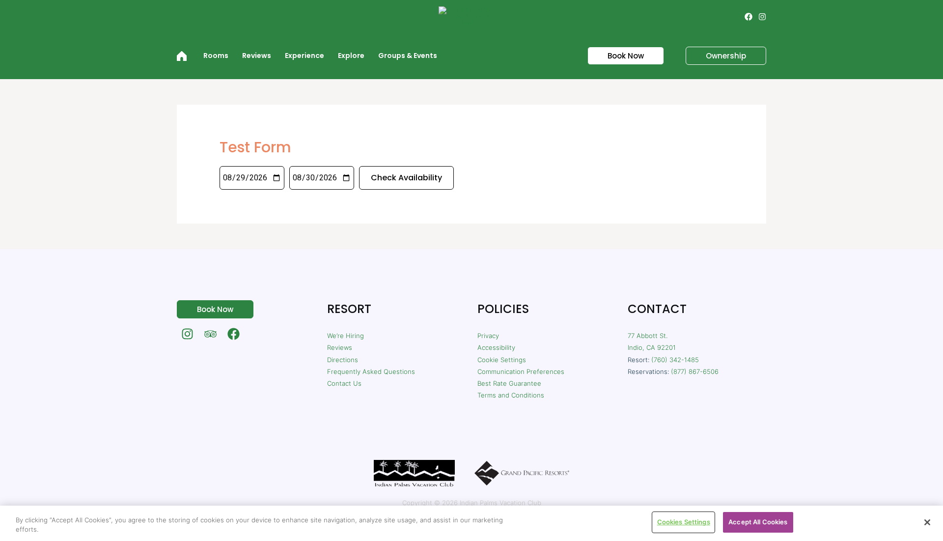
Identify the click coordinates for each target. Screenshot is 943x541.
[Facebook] (748, 17)
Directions (342, 360)
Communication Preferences (520, 371)
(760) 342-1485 (675, 360)
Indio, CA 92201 (652, 347)
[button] (620, 56)
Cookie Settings (501, 360)
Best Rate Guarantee (509, 383)
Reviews (339, 347)
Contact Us (344, 383)
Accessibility (496, 347)
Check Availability (406, 177)
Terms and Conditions (510, 395)
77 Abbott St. (647, 336)
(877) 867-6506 (695, 371)
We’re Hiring (345, 336)
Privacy (488, 336)
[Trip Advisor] (210, 333)
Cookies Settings (683, 522)
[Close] (927, 522)
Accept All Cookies (757, 522)
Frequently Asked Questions (371, 371)
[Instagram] (762, 17)
